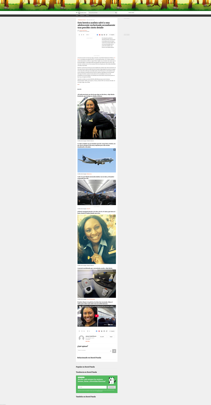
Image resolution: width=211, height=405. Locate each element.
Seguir (111, 336)
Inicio (77, 15)
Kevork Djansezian (91, 299)
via (78, 84)
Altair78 (88, 208)
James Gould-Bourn (83, 30)
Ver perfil (102, 336)
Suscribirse (111, 387)
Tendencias (82, 15)
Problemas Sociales (82, 19)
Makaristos (89, 174)
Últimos (87, 15)
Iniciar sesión (131, 12)
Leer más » (87, 341)
